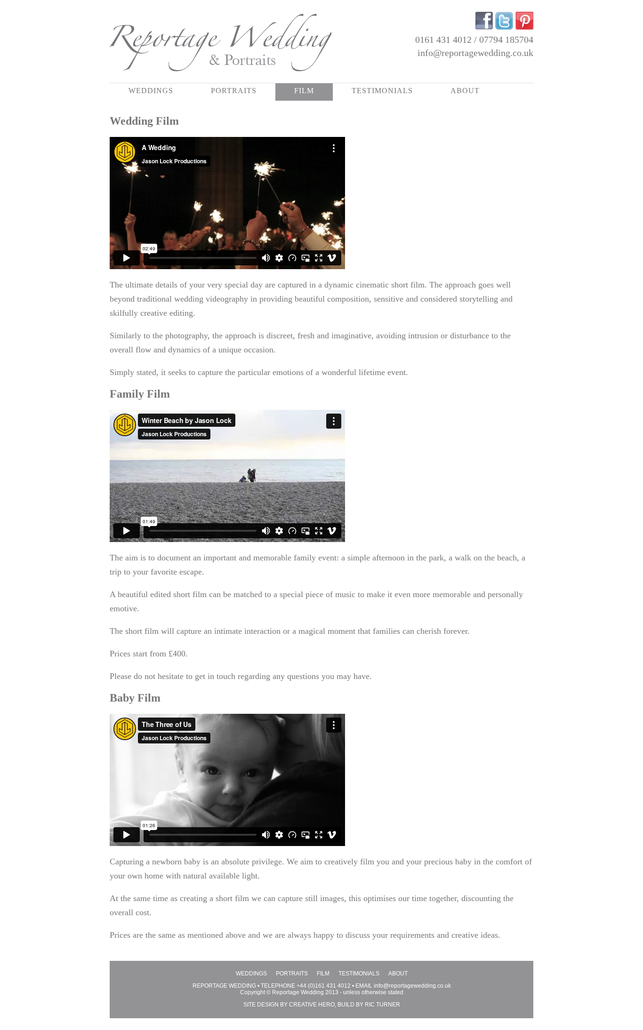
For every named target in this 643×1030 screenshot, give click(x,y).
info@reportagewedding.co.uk (475, 53)
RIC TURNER (382, 1004)
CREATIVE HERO (312, 1004)
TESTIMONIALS (382, 91)
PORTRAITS (234, 91)
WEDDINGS (151, 91)
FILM (304, 91)
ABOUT (465, 91)
